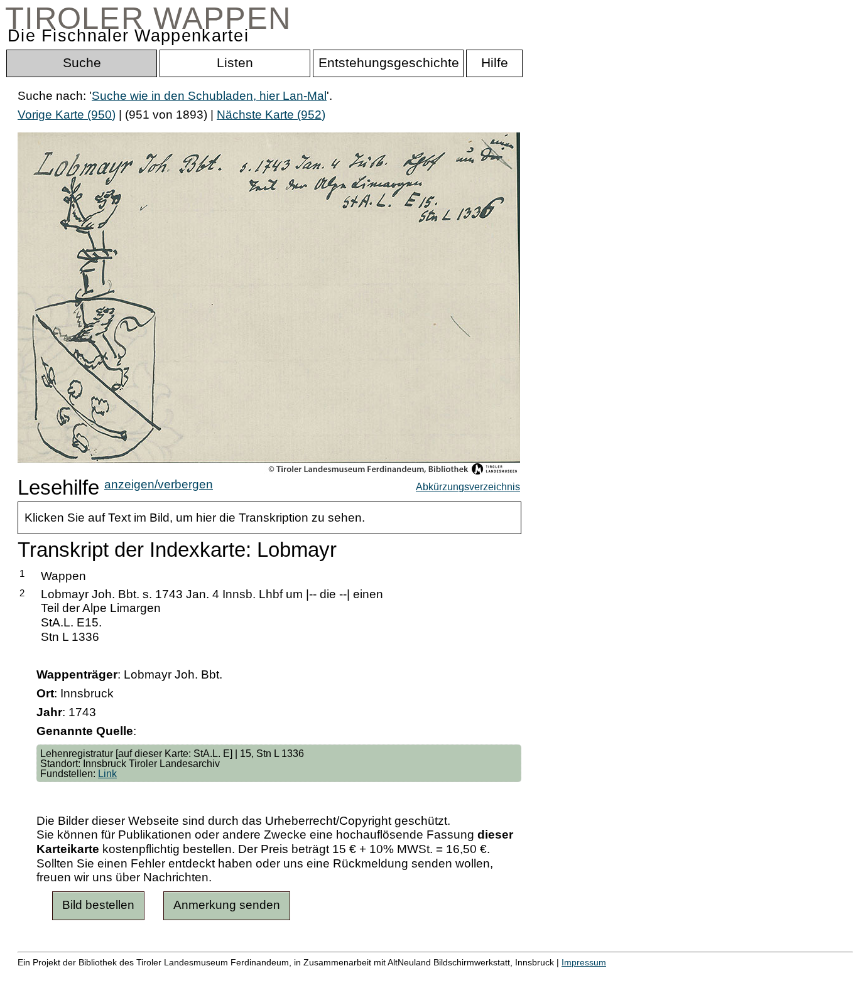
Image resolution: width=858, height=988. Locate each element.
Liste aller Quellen (441, 975)
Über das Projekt (544, 975)
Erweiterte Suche (64, 975)
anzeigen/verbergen (158, 484)
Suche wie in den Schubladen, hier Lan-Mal (209, 95)
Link (107, 773)
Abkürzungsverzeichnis (468, 486)
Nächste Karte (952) (271, 114)
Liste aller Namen (337, 975)
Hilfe (611, 975)
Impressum (584, 962)
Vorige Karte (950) (67, 114)
